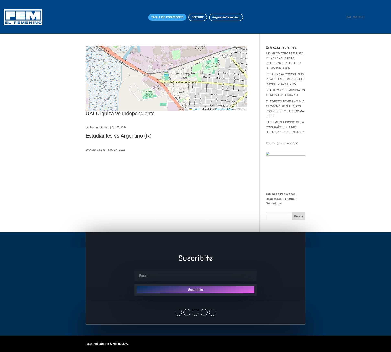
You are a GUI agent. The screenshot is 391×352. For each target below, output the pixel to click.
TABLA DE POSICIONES (167, 17)
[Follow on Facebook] (195, 312)
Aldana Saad (97, 149)
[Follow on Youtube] (204, 312)
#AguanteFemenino (226, 17)
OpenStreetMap (224, 109)
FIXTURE (198, 17)
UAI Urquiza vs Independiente (120, 113)
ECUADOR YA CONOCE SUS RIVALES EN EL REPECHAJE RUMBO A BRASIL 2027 (285, 79)
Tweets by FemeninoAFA (282, 143)
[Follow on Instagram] (186, 312)
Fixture (290, 198)
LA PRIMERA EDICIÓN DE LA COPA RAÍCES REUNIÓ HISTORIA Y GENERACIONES (285, 127)
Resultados (274, 198)
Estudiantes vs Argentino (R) (119, 136)
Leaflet (196, 109)
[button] (166, 74)
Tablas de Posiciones (280, 193)
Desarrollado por (107, 343)
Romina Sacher (99, 127)
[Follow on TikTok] (212, 312)
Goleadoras (274, 203)
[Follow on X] (178, 312)
